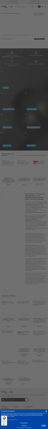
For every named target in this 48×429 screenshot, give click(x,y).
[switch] (4, 424)
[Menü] (6, 416)
